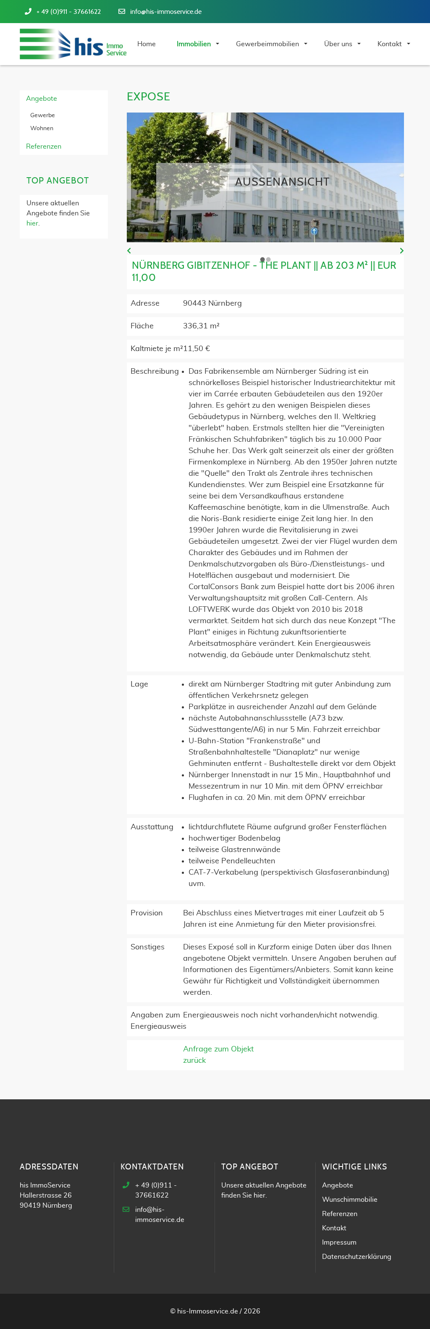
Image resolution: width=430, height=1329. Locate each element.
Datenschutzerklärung (356, 1256)
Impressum (339, 1242)
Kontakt (334, 1228)
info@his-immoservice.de (166, 11)
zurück (194, 1060)
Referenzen (43, 146)
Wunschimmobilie (350, 1199)
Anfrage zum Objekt (218, 1049)
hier (32, 223)
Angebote (41, 98)
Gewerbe (42, 115)
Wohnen (41, 128)
